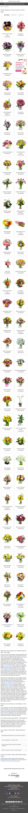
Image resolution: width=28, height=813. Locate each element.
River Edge (8, 761)
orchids (4, 712)
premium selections (5, 668)
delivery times (16, 725)
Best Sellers (7, 15)
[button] (25, 810)
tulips (20, 664)
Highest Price (14, 15)
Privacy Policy (12, 808)
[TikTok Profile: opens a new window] (12, 793)
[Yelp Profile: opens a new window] (21, 793)
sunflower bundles (8, 685)
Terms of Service (5, 808)
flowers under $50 (19, 667)
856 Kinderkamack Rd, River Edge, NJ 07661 (14, 786)
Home (2, 6)
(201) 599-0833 (14, 787)
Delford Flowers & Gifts (14, 1)
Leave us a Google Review (14, 797)
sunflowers (11, 708)
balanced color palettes (8, 683)
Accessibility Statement (21, 808)
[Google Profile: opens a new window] (18, 793)
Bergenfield (17, 761)
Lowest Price (21, 15)
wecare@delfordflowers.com (14, 789)
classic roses (9, 666)
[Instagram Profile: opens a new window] (7, 793)
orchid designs (10, 684)
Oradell (13, 761)
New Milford (3, 761)
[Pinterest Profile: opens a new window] (15, 793)
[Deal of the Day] (20, 67)
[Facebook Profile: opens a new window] (10, 793)
